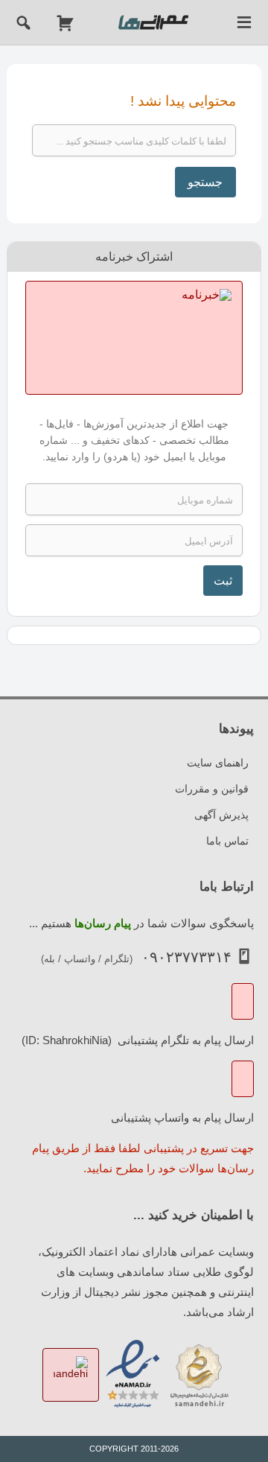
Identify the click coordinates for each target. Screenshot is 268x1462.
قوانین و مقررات (212, 789)
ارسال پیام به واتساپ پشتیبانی (182, 1116)
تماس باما (227, 841)
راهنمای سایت (218, 763)
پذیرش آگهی (221, 815)
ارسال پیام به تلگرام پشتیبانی (184, 1039)
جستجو (205, 182)
